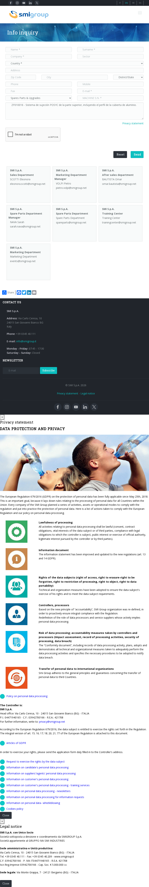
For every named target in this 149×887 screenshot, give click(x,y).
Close (5, 815)
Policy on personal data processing (26, 696)
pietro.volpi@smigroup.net (71, 188)
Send (137, 154)
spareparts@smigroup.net (71, 222)
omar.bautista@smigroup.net (119, 184)
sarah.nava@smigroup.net (25, 226)
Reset (121, 154)
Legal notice (87, 393)
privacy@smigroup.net (52, 721)
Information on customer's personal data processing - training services (48, 785)
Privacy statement (133, 123)
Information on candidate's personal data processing (37, 767)
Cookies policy (14, 808)
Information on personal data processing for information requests (45, 797)
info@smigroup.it (26, 341)
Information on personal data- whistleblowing (33, 803)
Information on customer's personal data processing (37, 779)
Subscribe (48, 370)
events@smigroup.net (23, 261)
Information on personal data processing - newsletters (38, 791)
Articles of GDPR (16, 743)
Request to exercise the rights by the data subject (35, 761)
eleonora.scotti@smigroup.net (27, 184)
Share (10, 292)
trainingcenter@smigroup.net (119, 222)
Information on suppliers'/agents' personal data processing (41, 773)
